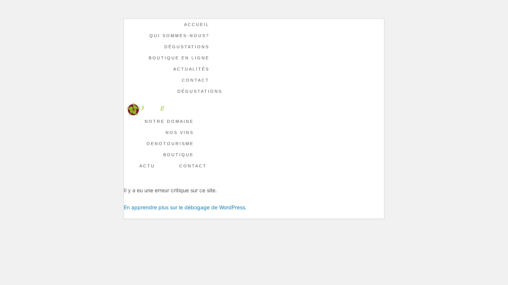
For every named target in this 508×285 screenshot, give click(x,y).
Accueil (196, 24)
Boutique (178, 155)
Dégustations (186, 47)
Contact (195, 80)
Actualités (191, 69)
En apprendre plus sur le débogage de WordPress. (185, 207)
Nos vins (179, 132)
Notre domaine (169, 121)
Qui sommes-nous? (179, 35)
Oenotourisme (170, 143)
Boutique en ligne (179, 58)
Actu (147, 166)
